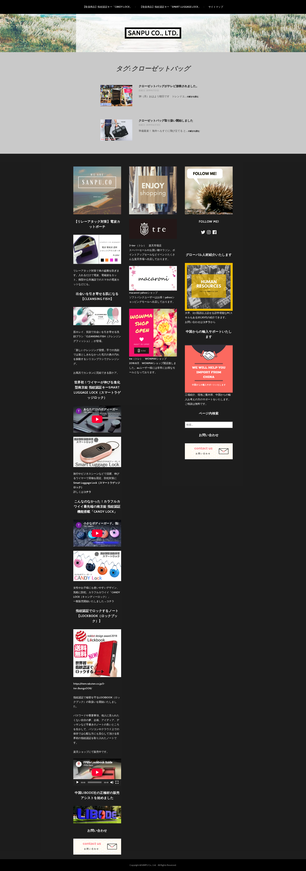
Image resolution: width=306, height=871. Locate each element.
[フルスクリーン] (117, 782)
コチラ (110, 601)
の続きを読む (193, 96)
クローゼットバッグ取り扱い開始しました (166, 120)
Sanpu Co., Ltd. (153, 33)
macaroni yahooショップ (143, 292)
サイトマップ (215, 6)
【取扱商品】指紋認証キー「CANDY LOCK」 (107, 6)
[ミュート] (111, 782)
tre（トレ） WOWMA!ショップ (148, 358)
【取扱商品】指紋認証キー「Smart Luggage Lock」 (170, 6)
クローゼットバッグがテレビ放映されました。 (169, 86)
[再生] (77, 782)
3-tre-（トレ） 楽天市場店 (145, 245)
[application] (97, 772)
